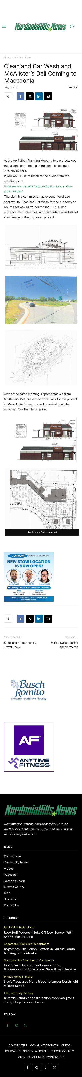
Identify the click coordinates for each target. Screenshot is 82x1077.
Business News (23, 57)
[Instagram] (16, 1025)
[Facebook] (20, 96)
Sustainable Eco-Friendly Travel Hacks (20, 645)
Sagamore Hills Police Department (26, 944)
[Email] (48, 96)
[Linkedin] (39, 96)
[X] (30, 96)
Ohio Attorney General (19, 993)
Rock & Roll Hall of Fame (19, 927)
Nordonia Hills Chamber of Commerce (29, 960)
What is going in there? (19, 976)
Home (7, 57)
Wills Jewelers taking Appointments (64, 645)
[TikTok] (45, 1067)
